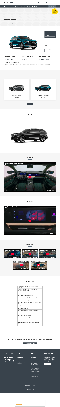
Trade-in (45, 45)
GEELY (8, 2)
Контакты (35, 6)
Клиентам (24, 6)
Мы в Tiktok (33, 385)
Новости (12, 6)
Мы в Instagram (27, 385)
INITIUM (32, 389)
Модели (18, 6)
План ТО (47, 35)
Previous (2, 134)
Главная (7, 6)
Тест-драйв (52, 6)
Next (58, 134)
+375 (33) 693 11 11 (23, 361)
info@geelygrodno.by (22, 362)
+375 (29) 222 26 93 (36, 363)
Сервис (29, 6)
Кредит (45, 42)
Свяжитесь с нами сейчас (30, 343)
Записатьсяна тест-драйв (50, 50)
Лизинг (45, 43)
